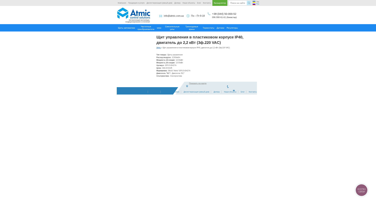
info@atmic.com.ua (174, 16)
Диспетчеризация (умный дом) (159, 3)
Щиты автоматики (126, 28)
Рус (257, 4)
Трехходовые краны (191, 27)
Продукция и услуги (136, 3)
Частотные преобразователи (145, 27)
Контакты (207, 3)
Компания (122, 3)
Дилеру (177, 3)
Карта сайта (141, 92)
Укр (257, 2)
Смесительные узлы (172, 27)
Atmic (158, 48)
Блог (199, 3)
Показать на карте (198, 83)
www (159, 28)
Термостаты (208, 28)
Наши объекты (189, 3)
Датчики (220, 28)
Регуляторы (232, 28)
